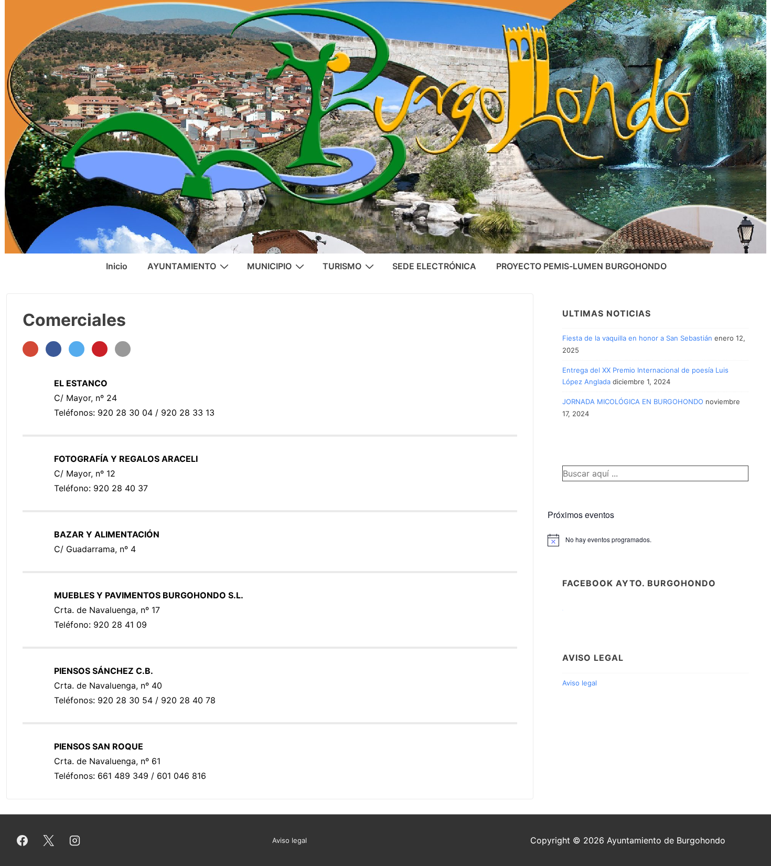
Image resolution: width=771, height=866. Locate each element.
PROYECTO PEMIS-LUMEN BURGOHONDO (581, 266)
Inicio (116, 266)
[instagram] (75, 840)
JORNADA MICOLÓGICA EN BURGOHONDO (632, 401)
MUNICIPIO (269, 266)
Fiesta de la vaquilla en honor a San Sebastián (637, 338)
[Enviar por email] (123, 349)
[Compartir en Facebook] (53, 349)
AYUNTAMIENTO (181, 266)
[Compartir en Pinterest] (100, 349)
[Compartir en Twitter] (76, 349)
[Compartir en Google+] (30, 349)
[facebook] (23, 840)
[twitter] (49, 840)
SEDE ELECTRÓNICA (434, 266)
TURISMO (342, 266)
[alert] (655, 540)
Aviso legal (579, 683)
